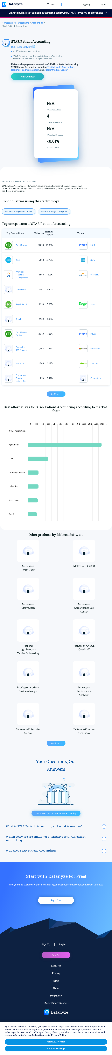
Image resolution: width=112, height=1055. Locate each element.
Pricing (56, 973)
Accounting (37, 22)
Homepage (7, 22)
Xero (18, 260)
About (56, 988)
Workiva (20, 363)
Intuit (93, 245)
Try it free (56, 900)
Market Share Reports (56, 1003)
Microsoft (95, 348)
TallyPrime (21, 289)
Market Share (22, 22)
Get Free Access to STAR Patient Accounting (56, 813)
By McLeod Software (21, 46)
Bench (18, 319)
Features (56, 965)
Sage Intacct (21, 304)
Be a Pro (56, 955)
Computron (95, 378)
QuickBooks (21, 245)
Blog (56, 980)
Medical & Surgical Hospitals (54, 211)
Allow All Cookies (56, 1041)
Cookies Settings (56, 1048)
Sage (92, 304)
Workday (94, 274)
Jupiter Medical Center (56, 69)
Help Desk (56, 995)
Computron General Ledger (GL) (21, 378)
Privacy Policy (58, 1035)
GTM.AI (71, 12)
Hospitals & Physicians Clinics (18, 211)
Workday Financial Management (22, 274)
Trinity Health (54, 67)
